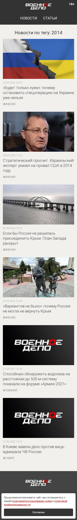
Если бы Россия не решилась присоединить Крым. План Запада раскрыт (34, 238)
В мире (9, 458)
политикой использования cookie (32, 501)
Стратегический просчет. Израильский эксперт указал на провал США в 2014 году (38, 165)
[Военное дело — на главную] (38, 6)
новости (28, 18)
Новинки (10, 390)
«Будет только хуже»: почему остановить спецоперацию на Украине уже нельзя (38, 92)
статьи (50, 18)
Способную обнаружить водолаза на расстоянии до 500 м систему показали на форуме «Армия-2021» (36, 379)
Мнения (9, 104)
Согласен (38, 512)
